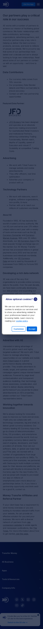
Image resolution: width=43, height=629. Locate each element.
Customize (19, 329)
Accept (31, 329)
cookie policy (22, 321)
